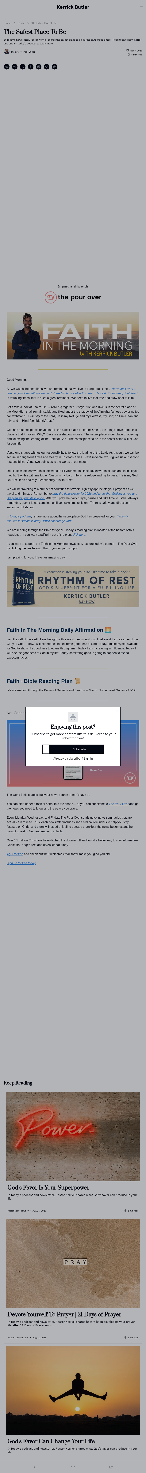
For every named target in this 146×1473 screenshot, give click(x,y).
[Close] (117, 710)
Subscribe (79, 749)
